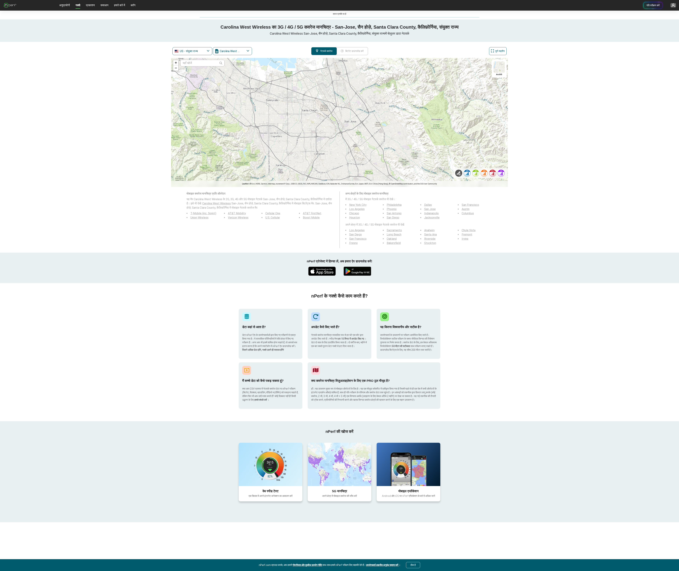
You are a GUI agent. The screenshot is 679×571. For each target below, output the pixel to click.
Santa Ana (430, 234)
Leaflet (245, 184)
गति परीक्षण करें (653, 5)
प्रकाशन (90, 5)
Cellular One (272, 213)
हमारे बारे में (119, 5)
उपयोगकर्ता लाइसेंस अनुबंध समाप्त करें (382, 565)
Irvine (465, 238)
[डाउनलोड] (322, 271)
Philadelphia (394, 205)
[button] (175, 62)
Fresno (353, 243)
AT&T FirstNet (312, 213)
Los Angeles (357, 209)
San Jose (430, 209)
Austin (465, 209)
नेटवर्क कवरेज (326, 51)
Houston (354, 217)
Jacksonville (432, 217)
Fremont (467, 234)
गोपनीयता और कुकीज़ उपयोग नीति (307, 565)
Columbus (468, 213)
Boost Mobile (311, 217)
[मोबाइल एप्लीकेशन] (408, 464)
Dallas (428, 205)
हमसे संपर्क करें (261, 399)
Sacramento (394, 230)
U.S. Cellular (272, 217)
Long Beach (394, 234)
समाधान (104, 5)
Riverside (430, 238)
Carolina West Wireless (216, 203)
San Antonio (394, 213)
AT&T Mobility (237, 213)
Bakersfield (394, 243)
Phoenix (392, 209)
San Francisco (470, 205)
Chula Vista (468, 230)
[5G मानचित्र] (339, 464)
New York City (358, 205)
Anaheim (429, 230)
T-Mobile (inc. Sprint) (203, 213)
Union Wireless (199, 217)
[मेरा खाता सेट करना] (672, 5)
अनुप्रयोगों (64, 5)
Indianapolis (431, 213)
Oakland (392, 238)
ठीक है (413, 565)
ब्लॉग (133, 5)
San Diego (393, 217)
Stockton (430, 243)
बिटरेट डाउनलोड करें (354, 51)
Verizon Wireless (238, 217)
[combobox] (192, 51)
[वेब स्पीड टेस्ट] (270, 464)
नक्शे (78, 5)
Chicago (354, 213)
